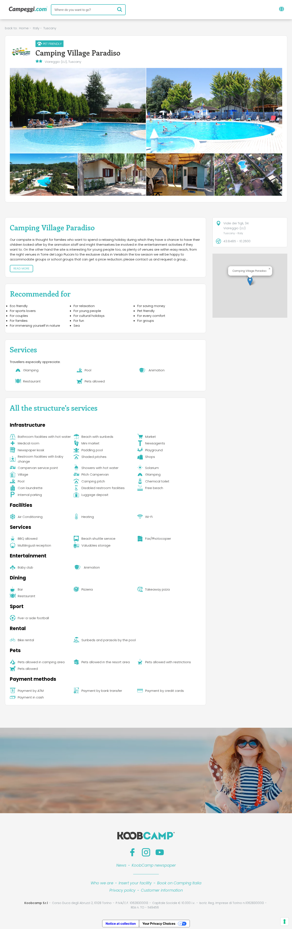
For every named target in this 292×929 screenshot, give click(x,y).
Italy (36, 28)
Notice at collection (121, 924)
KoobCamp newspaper (154, 865)
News (121, 865)
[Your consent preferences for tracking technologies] (284, 921)
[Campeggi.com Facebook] (132, 852)
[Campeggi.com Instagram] (146, 852)
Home (24, 28)
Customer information (162, 890)
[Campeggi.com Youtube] (159, 852)
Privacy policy (122, 890)
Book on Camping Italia (179, 883)
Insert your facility (135, 883)
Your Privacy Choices (158, 924)
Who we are (102, 883)
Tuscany (49, 28)
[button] (250, 281)
